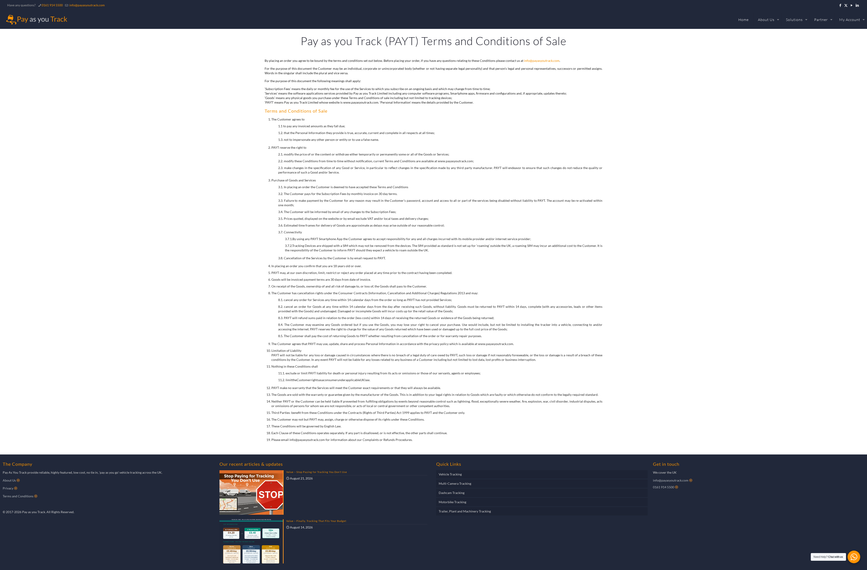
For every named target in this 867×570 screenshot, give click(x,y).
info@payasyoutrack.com (87, 5)
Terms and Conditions (18, 496)
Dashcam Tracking (451, 493)
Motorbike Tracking (452, 502)
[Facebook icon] (840, 5)
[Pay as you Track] (36, 20)
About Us (9, 480)
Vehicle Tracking (450, 474)
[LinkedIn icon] (857, 5)
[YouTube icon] (851, 5)
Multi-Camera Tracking (455, 483)
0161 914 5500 (52, 5)
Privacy (8, 488)
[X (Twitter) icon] (846, 5)
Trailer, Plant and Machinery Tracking (465, 511)
